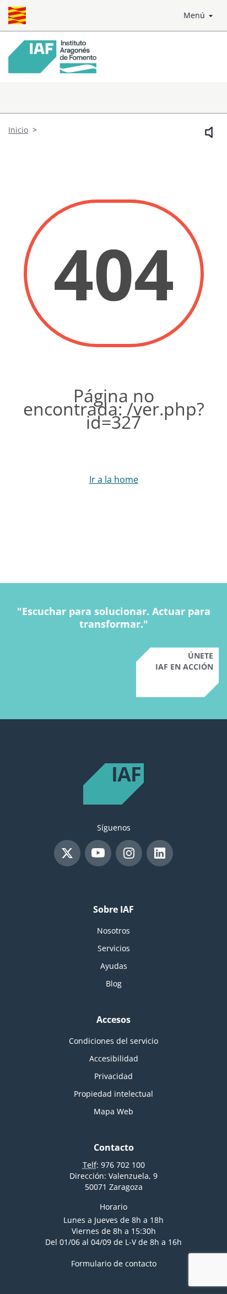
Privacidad (113, 1076)
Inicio (18, 130)
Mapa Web (113, 1111)
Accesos (113, 1019)
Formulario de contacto (113, 1263)
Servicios (114, 948)
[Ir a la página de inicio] (17, 15)
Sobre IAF (113, 909)
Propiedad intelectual (113, 1093)
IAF (126, 775)
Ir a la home (113, 479)
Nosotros (113, 930)
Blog (114, 983)
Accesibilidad (113, 1058)
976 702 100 (123, 1165)
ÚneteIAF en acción (184, 661)
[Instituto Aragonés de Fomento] (52, 56)
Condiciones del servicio (113, 1041)
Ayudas (113, 966)
